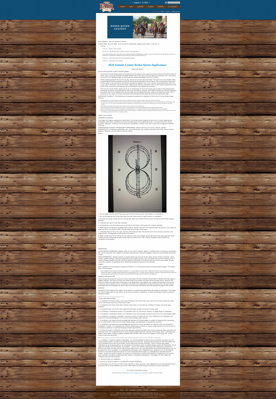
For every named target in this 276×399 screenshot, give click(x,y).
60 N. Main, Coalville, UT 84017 (156, 394)
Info (131, 6)
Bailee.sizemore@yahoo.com (134, 373)
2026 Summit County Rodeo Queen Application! (137, 64)
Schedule (140, 6)
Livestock (153, 390)
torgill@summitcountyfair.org (134, 393)
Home (123, 6)
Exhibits (160, 6)
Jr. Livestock (172, 6)
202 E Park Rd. (154, 393)
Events (150, 6)
